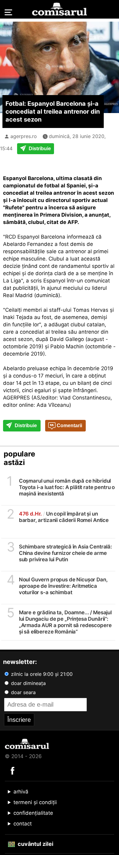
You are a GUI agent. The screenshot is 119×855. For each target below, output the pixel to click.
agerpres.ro (23, 136)
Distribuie (39, 148)
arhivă (20, 792)
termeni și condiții (35, 802)
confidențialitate (33, 813)
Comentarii (69, 425)
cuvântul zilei (34, 844)
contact (22, 824)
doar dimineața (27, 683)
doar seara (22, 692)
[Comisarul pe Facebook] (12, 770)
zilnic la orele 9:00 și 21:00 (41, 674)
